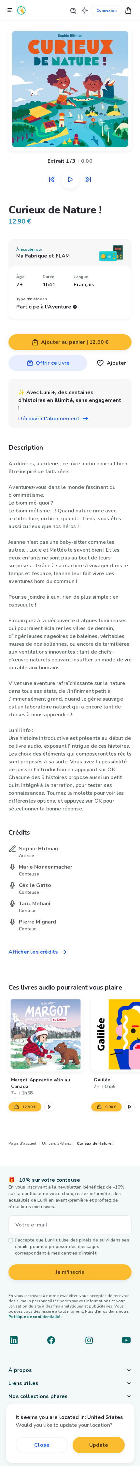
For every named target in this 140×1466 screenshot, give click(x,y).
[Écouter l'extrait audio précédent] (52, 179)
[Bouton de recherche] (73, 10)
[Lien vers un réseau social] (13, 1340)
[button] (85, 10)
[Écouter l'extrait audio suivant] (88, 179)
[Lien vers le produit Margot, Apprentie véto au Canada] (45, 1034)
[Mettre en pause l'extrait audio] (70, 179)
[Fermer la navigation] (10, 10)
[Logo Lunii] (21, 10)
